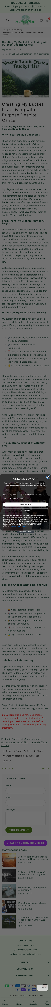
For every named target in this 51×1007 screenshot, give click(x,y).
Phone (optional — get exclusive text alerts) (24, 495)
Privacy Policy (16, 526)
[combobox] (6, 498)
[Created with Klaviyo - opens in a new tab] (25, 532)
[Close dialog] (48, 477)
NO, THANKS (25, 510)
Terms (25, 526)
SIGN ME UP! (25, 504)
